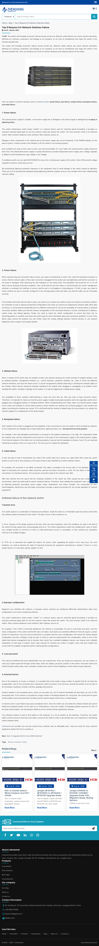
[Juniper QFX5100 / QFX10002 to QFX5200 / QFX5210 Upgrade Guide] (49, 771)
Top (93, 481)
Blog (10, 23)
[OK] (93, 828)
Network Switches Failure (17, 742)
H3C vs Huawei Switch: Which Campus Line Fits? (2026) (17, 793)
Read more (10, 807)
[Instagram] (38, 835)
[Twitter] (12, 835)
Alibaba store (10, 918)
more (93, 750)
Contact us (6, 896)
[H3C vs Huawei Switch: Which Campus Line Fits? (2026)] (17, 771)
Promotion (14, 934)
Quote (94, 470)
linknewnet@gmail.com (13, 914)
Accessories (35, 934)
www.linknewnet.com (89, 942)
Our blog (5, 888)
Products (24, 934)
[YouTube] (19, 835)
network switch (43, 102)
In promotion (6, 866)
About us (5, 892)
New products (7, 870)
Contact (93, 476)
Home (4, 23)
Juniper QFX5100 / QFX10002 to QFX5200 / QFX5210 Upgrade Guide (49, 793)
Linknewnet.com (8, 726)
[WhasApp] (32, 835)
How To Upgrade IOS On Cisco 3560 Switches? (24, 736)
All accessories (7, 879)
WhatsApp (93, 465)
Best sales (6, 875)
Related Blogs (9, 748)
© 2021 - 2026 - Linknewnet (12, 942)
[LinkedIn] (25, 835)
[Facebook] (5, 835)
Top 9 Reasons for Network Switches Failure (32, 23)
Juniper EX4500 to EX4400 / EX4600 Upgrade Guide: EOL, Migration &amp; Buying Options (81, 795)
